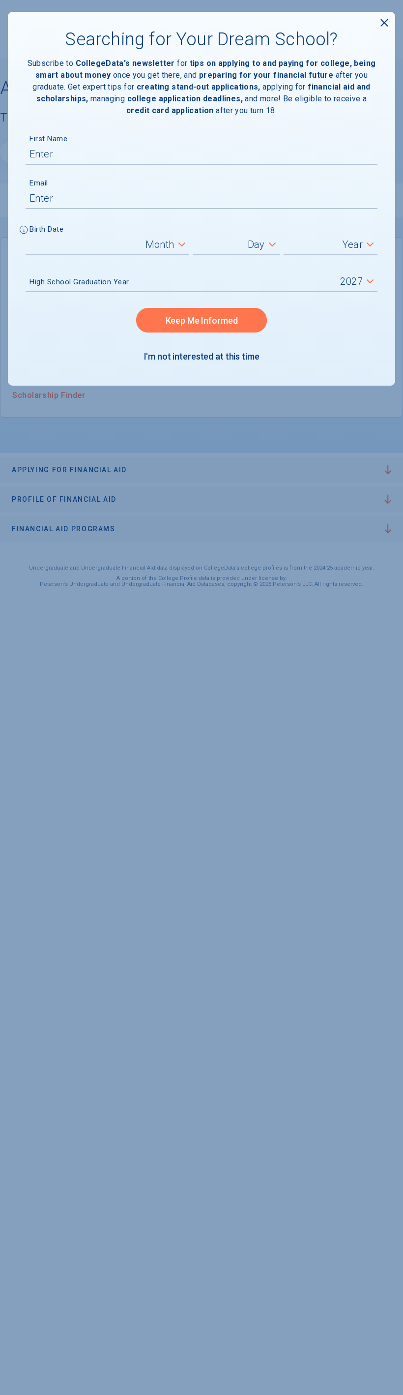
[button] (24, 230)
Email (38, 183)
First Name (48, 138)
